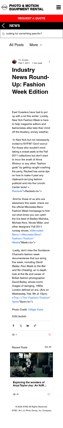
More (34, 45)
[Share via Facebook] (13, 325)
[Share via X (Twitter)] (20, 325)
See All (48, 347)
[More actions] (49, 61)
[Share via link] (35, 325)
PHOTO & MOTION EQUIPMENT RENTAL (26, 7)
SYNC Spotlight (19, 316)
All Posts (16, 45)
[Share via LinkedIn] (27, 325)
